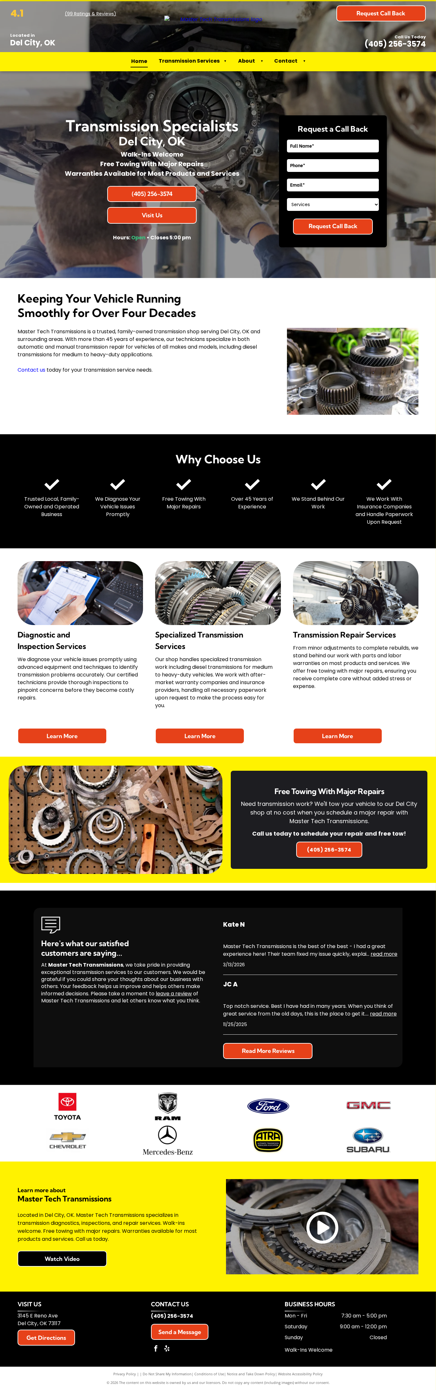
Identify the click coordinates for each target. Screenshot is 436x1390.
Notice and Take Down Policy (251, 1373)
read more (384, 954)
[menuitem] (260, 61)
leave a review (174, 993)
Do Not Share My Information (167, 1373)
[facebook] (156, 1349)
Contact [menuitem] (285, 61)
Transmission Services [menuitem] (192, 61)
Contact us (31, 370)
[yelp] (167, 1349)
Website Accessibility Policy (300, 1373)
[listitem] (329, 820)
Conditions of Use (209, 1373)
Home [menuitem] (139, 61)
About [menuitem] (246, 61)
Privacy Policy (124, 1373)
